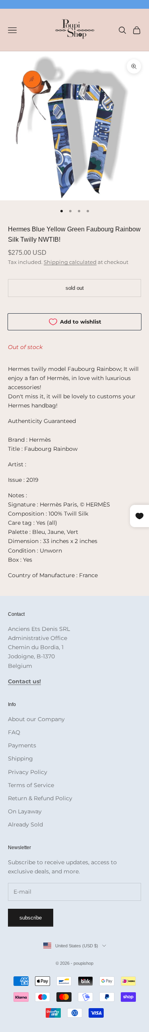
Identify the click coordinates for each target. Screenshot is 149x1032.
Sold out (75, 288)
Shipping (20, 758)
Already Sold (25, 824)
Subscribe (30, 918)
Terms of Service (31, 785)
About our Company (36, 719)
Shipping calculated (70, 262)
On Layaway (25, 811)
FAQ (14, 732)
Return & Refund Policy (40, 798)
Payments (22, 745)
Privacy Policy (27, 772)
